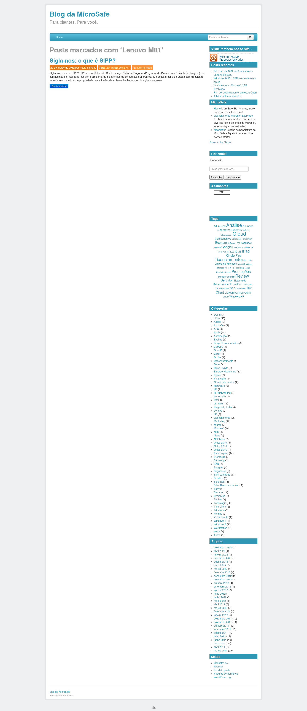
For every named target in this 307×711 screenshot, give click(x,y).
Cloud (239, 233)
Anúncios (248, 226)
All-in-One (219, 226)
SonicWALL (249, 284)
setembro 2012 (222, 586)
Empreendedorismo (225, 371)
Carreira (218, 346)
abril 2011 (219, 647)
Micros (102, 67)
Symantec (219, 496)
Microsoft (232, 263)
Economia (222, 242)
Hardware (219, 385)
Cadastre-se (221, 663)
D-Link (217, 357)
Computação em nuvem (242, 238)
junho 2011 (220, 640)
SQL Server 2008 (222, 288)
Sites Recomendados (226, 485)
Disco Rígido (221, 368)
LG (215, 414)
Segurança (220, 471)
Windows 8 (220, 524)
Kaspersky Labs (223, 407)
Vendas (218, 513)
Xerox (217, 535)
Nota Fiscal (234, 267)
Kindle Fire (233, 255)
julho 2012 (220, 593)
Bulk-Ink (246, 229)
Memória (247, 260)
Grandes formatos (224, 382)
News (217, 435)
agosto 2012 (221, 590)
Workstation (220, 528)
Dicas (217, 364)
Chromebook (226, 235)
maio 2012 (220, 600)
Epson (217, 375)
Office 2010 (220, 442)
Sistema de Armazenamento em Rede (229, 282)
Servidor (227, 280)
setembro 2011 (222, 629)
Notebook (219, 439)
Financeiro (220, 378)
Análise (234, 224)
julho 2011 (220, 636)
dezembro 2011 (223, 618)
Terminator (241, 288)
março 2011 (220, 650)
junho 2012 (220, 597)
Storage (218, 492)
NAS (216, 432)
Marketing (219, 421)
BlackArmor (227, 229)
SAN (216, 464)
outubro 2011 (221, 625)
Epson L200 (235, 243)
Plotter (228, 272)
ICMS (238, 251)
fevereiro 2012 (222, 611)
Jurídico (218, 403)
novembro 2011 (223, 622)
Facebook (246, 243)
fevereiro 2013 (222, 572)
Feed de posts (222, 670)
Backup (218, 339)
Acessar (218, 666)
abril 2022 (219, 551)
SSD (233, 288)
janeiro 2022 (221, 554)
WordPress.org (222, 677)
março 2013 (220, 568)
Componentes (223, 238)
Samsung (219, 460)
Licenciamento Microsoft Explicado (233, 115)
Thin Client (220, 506)
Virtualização (221, 517)
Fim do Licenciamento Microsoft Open (235, 92)
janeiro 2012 (221, 615)
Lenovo (218, 410)
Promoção (219, 456)
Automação (220, 336)
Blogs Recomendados (226, 343)
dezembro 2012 (223, 576)
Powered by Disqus (220, 142)
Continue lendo (59, 85)
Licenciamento (228, 259)
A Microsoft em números (227, 96)
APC (216, 329)
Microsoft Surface (245, 263)
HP (215, 389)
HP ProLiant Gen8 (242, 247)
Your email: (215, 160)
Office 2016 (220, 449)
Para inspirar (221, 453)
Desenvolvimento (223, 361)
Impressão (220, 396)
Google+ (227, 246)
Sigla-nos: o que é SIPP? (83, 60)
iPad (246, 251)
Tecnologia (220, 503)
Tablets (218, 499)
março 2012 (220, 608)
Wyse (217, 531)
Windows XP (236, 296)
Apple (217, 332)
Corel (217, 353)
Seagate (218, 467)
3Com (217, 314)
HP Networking (222, 393)
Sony (217, 488)
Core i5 (218, 350)
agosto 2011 (221, 632)
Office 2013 (220, 446)
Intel (216, 400)
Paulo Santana (88, 67)
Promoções (241, 271)
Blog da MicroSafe (80, 14)
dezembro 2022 (223, 547)
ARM (219, 229)
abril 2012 (219, 604)
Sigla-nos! (125, 67)
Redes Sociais (226, 276)
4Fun (217, 318)
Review (242, 276)
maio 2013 (220, 565)
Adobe (217, 321)
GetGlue (217, 247)
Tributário (219, 510)
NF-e (227, 267)
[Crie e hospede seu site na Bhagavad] (153, 707)
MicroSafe (220, 263)
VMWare (230, 292)
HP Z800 (230, 251)
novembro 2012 (223, 579)
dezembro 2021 (223, 558)
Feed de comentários (226, 673)
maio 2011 (220, 643)
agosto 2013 (221, 561)
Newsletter (220, 130)
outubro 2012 (221, 583)
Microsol (220, 267)
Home (59, 37)
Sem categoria (113, 67)
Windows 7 (220, 520)
